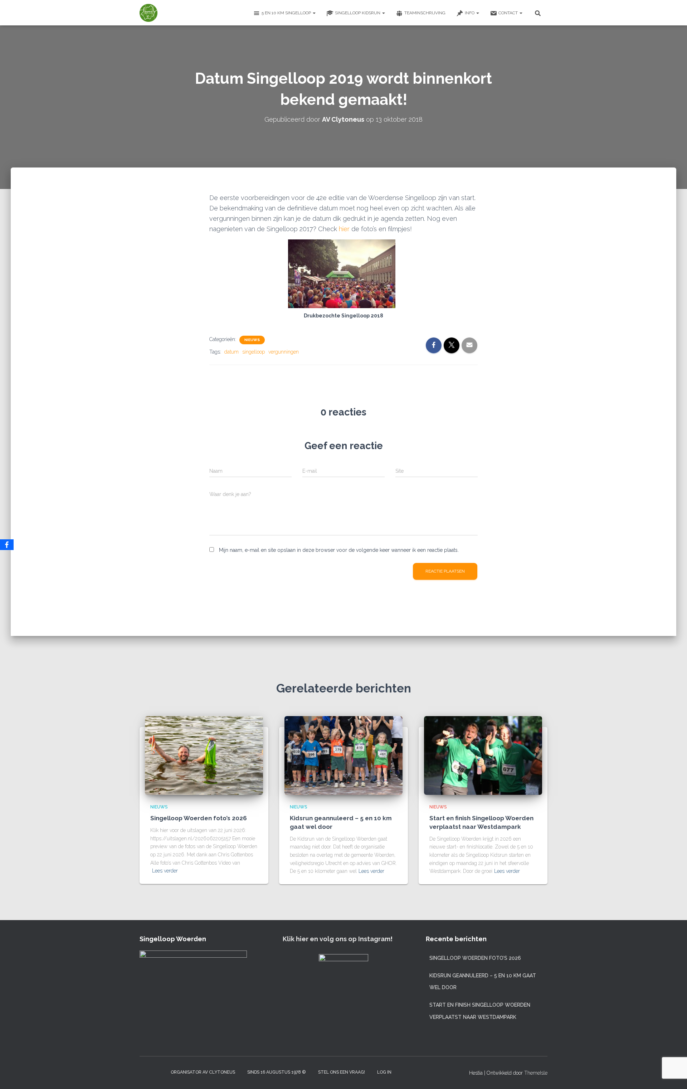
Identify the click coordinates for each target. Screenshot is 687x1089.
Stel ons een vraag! (341, 1072)
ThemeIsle (535, 1073)
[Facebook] (7, 544)
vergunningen (283, 352)
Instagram (145, 1072)
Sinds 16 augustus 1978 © (276, 1072)
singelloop (253, 352)
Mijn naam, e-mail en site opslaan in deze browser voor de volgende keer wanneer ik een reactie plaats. (339, 550)
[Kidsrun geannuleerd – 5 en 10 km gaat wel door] (343, 755)
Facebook (158, 1072)
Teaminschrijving (424, 12)
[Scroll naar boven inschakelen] (673, 1075)
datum (231, 352)
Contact (508, 12)
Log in (384, 1072)
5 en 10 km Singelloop (287, 12)
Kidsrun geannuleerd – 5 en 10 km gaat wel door (482, 982)
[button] (314, 12)
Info (470, 12)
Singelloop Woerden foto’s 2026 (198, 818)
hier (345, 229)
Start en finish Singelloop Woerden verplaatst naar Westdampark (479, 1011)
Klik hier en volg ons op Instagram (336, 939)
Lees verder (165, 871)
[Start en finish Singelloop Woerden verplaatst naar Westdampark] (483, 755)
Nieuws (252, 340)
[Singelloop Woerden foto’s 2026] (204, 755)
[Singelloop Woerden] (148, 13)
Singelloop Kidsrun (358, 12)
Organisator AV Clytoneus (203, 1072)
